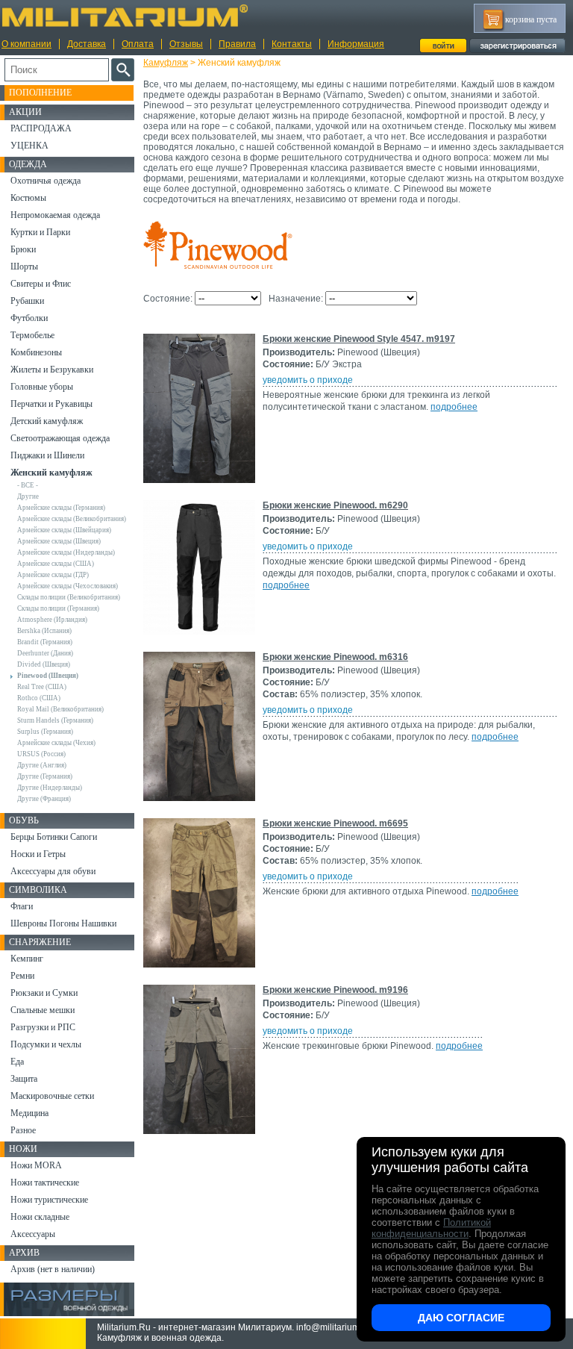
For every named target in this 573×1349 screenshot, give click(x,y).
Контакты (292, 44)
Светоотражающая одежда (60, 438)
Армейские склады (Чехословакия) (67, 586)
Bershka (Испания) (44, 631)
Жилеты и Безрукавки (51, 369)
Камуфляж (165, 62)
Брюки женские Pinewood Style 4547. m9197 (359, 339)
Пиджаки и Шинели (47, 455)
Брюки (23, 249)
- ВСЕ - (27, 485)
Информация (356, 44)
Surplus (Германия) (45, 731)
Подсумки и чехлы (45, 1044)
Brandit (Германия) (44, 642)
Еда (17, 1061)
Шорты (24, 266)
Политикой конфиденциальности (431, 1228)
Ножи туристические (49, 1199)
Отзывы (186, 44)
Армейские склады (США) (55, 563)
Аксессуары (32, 1234)
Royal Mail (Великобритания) (60, 709)
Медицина (29, 1113)
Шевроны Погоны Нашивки (63, 923)
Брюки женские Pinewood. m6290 (335, 505)
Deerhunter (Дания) (45, 653)
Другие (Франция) (44, 799)
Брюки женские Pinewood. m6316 (335, 657)
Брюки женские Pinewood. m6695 (335, 823)
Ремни (22, 976)
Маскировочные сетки (52, 1096)
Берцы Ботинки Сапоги (53, 837)
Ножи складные (39, 1217)
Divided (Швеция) (43, 664)
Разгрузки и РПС (42, 1027)
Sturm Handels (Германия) (55, 720)
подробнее (454, 407)
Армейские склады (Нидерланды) (66, 552)
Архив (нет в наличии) (52, 1269)
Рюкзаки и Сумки (44, 993)
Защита (23, 1079)
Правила (237, 44)
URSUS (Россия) (41, 754)
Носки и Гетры (38, 854)
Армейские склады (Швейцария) (64, 530)
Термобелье (32, 335)
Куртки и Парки (40, 232)
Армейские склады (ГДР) (53, 575)
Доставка (86, 44)
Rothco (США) (38, 698)
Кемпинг (26, 958)
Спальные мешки (42, 1010)
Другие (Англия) (41, 765)
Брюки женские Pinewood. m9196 (335, 990)
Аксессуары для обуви (53, 871)
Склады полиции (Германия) (58, 608)
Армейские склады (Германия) (61, 507)
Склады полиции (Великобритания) (68, 597)
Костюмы (28, 198)
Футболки (29, 318)
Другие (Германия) (44, 776)
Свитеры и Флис (40, 283)
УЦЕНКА (29, 145)
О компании (26, 44)
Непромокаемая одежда (55, 215)
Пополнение (40, 92)
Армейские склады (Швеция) (59, 541)
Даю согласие (461, 1318)
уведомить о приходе (308, 380)
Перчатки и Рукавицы (51, 404)
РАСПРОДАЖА (41, 128)
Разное (23, 1130)
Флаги (21, 906)
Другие (28, 496)
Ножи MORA (36, 1165)
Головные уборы (41, 386)
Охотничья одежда (45, 180)
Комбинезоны (36, 352)
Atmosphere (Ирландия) (52, 619)
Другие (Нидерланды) (49, 787)
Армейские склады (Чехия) (56, 743)
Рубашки (27, 301)
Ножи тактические (44, 1182)
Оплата (138, 44)
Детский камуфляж (46, 421)
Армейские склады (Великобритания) (71, 519)
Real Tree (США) (41, 687)
